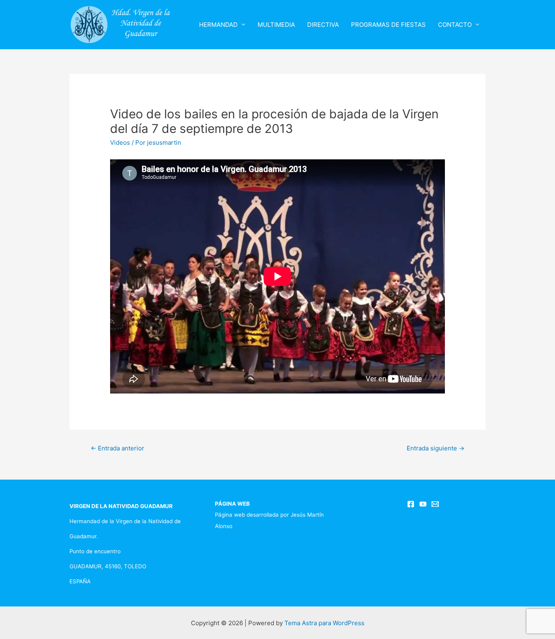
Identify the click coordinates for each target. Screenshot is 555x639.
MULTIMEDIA (276, 24)
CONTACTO (455, 24)
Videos (120, 142)
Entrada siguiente (435, 448)
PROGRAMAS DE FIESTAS (388, 24)
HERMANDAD (218, 24)
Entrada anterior (117, 448)
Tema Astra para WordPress (324, 623)
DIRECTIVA (323, 24)
